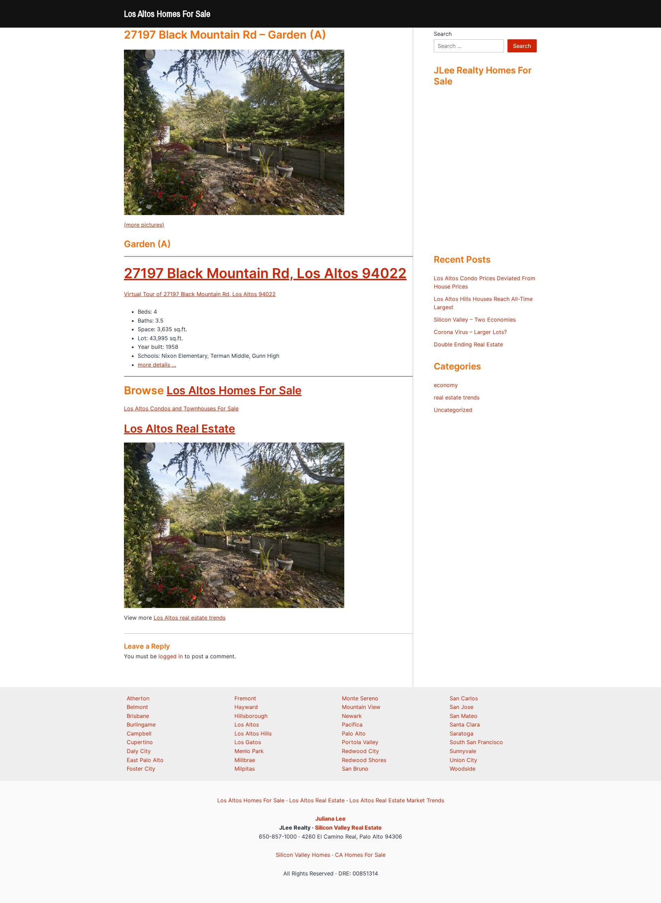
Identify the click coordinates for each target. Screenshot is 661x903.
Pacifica (352, 724)
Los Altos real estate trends (189, 617)
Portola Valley (360, 742)
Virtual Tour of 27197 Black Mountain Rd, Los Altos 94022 (200, 294)
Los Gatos (247, 742)
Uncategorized (453, 409)
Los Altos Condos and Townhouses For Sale (181, 408)
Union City (463, 760)
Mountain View (361, 706)
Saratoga (461, 733)
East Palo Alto (145, 760)
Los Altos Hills (253, 733)
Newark (352, 715)
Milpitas (244, 768)
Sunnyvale (463, 751)
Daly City (139, 751)
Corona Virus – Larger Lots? (470, 331)
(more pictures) (144, 224)
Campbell (139, 733)
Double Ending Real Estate (468, 344)
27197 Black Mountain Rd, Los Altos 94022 (265, 273)
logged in (170, 656)
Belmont (137, 706)
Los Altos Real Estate (179, 428)
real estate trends (457, 397)
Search (443, 33)
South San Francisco (476, 742)
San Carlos (464, 698)
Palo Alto (354, 733)
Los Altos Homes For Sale (167, 14)
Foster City (141, 768)
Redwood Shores (364, 760)
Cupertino (140, 742)
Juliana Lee (330, 818)
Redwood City (360, 751)
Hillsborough (250, 715)
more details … (157, 364)
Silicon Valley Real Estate (348, 827)
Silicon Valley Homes (303, 854)
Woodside (462, 768)
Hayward (246, 706)
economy (446, 385)
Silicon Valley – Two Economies (475, 319)
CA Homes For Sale (360, 854)
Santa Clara (465, 724)
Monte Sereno (360, 698)
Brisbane (138, 715)
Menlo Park (249, 751)
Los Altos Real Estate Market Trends (396, 800)
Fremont (245, 698)
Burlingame (141, 724)
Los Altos (246, 724)
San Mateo (464, 715)
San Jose (461, 706)
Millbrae (244, 760)
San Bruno (355, 768)
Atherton (138, 698)
